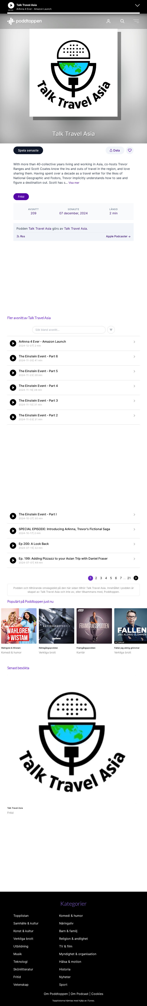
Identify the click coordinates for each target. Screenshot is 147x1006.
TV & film (65, 946)
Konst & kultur (23, 931)
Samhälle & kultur (25, 923)
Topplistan (21, 916)
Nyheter (65, 977)
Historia (64, 969)
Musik (17, 954)
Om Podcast (79, 994)
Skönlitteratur (23, 969)
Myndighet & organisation (77, 954)
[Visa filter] (111, 330)
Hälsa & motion (70, 961)
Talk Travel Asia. (76, 228)
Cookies (97, 994)
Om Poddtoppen (56, 994)
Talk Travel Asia (40, 228)
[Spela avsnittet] (13, 343)
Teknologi (20, 961)
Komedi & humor (71, 916)
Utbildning (20, 946)
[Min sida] (108, 21)
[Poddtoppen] (24, 21)
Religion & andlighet (73, 939)
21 (129, 578)
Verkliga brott (23, 939)
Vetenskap (21, 984)
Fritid (21, 196)
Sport (63, 984)
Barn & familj (68, 931)
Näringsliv (66, 923)
